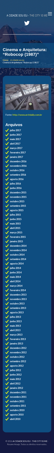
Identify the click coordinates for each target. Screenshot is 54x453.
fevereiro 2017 (18, 152)
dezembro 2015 (18, 192)
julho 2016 (15, 183)
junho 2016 (15, 188)
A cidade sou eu (17, 60)
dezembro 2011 (18, 392)
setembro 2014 (18, 259)
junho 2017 (15, 134)
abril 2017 (15, 143)
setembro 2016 (18, 174)
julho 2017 (15, 130)
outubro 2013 (17, 303)
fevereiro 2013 (18, 339)
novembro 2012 (18, 352)
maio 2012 (15, 379)
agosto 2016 (16, 179)
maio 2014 (15, 276)
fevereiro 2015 (18, 236)
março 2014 (16, 285)
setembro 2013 (18, 308)
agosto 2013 (16, 312)
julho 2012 (15, 370)
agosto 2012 (16, 365)
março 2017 (16, 148)
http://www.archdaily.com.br (27, 114)
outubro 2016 (17, 170)
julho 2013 (15, 316)
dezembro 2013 (18, 294)
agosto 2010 (16, 414)
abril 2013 (15, 330)
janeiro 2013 (16, 343)
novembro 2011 (18, 396)
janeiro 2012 (16, 387)
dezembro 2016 (18, 161)
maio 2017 (15, 139)
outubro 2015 (17, 201)
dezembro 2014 (18, 245)
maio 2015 (15, 223)
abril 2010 (15, 419)
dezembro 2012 (18, 348)
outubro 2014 (17, 254)
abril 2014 (15, 281)
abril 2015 (15, 228)
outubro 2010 (17, 410)
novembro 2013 (18, 299)
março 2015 (16, 232)
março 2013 (16, 334)
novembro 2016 (18, 165)
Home (5, 60)
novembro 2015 (18, 196)
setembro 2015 (18, 205)
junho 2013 (15, 321)
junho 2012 (15, 374)
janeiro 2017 (16, 156)
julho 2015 (15, 214)
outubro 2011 (17, 401)
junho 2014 (15, 272)
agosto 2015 (16, 210)
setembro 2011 (18, 405)
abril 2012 (15, 383)
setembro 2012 (18, 361)
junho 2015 (15, 219)
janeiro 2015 (16, 241)
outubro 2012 (17, 356)
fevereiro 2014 (18, 290)
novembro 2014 (18, 250)
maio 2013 (15, 325)
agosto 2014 (16, 263)
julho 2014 (15, 268)
